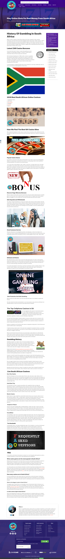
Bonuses (44, 4)
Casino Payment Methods (39, 530)
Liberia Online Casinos (51, 59)
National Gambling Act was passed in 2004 (24, 349)
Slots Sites (40, 4)
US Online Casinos (27, 525)
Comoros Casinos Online (52, 55)
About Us (54, 4)
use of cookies (36, 558)
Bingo (25, 534)
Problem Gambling (51, 531)
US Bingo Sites (26, 528)
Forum (23, 6)
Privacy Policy (50, 528)
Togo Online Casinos (51, 75)
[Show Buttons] (0, 140)
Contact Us (50, 526)
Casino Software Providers (39, 533)
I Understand (41, 558)
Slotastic (9, 104)
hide (55, 34)
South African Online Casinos (51, 70)
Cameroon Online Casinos (52, 52)
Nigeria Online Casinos (51, 67)
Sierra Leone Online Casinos (52, 73)
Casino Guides (38, 526)
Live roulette (42, 468)
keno (23, 470)
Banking (49, 4)
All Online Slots (26, 531)
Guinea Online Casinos (51, 57)
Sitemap (49, 530)
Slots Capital (10, 102)
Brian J (21, 507)
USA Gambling (20, 4)
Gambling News (38, 528)
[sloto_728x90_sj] (32, 23)
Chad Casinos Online (51, 54)
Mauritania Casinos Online (52, 62)
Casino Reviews (39, 525)
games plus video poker (14, 486)
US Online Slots (27, 530)
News (20, 6)
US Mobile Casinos (27, 526)
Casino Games (27, 4)
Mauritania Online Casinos (52, 64)
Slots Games (34, 4)
